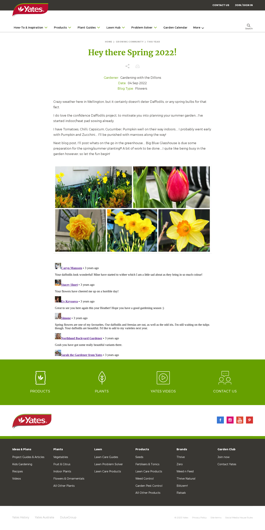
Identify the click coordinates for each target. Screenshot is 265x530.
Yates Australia (44, 517)
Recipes (17, 471)
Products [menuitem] (60, 27)
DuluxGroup (68, 517)
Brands (182, 449)
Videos (16, 479)
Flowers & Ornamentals (68, 479)
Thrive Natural (186, 479)
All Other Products (147, 493)
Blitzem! (182, 486)
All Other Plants (63, 486)
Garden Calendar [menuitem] (175, 27)
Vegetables (60, 457)
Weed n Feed (185, 471)
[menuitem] (244, 5)
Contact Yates (226, 464)
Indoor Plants (62, 471)
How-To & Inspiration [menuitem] (28, 27)
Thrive (181, 457)
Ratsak (181, 493)
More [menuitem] (196, 27)
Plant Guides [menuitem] (87, 27)
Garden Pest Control (148, 486)
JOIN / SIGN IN (244, 5)
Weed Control (144, 479)
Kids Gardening (22, 464)
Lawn (98, 449)
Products (142, 449)
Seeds (139, 457)
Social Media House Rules (239, 517)
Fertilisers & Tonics (147, 464)
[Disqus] (132, 309)
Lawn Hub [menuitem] (113, 27)
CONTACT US (220, 5)
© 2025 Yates (181, 517)
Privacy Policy (199, 517)
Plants (58, 449)
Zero (180, 464)
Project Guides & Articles (28, 457)
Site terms (215, 517)
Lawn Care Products (107, 471)
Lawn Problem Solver (108, 464)
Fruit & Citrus (61, 464)
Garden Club (226, 449)
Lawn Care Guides (106, 457)
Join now (223, 457)
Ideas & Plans (21, 449)
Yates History (20, 517)
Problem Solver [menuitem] (141, 27)
